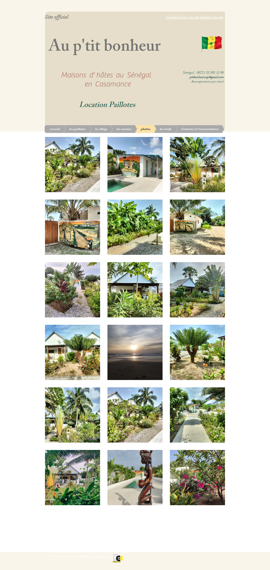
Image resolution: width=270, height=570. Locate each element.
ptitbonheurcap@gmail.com (207, 77)
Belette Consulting (102, 556)
